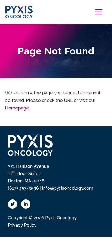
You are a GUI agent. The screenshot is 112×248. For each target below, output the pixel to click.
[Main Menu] (99, 12)
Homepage (17, 108)
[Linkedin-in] (25, 204)
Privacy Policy (22, 225)
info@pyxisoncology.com (67, 188)
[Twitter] (12, 204)
